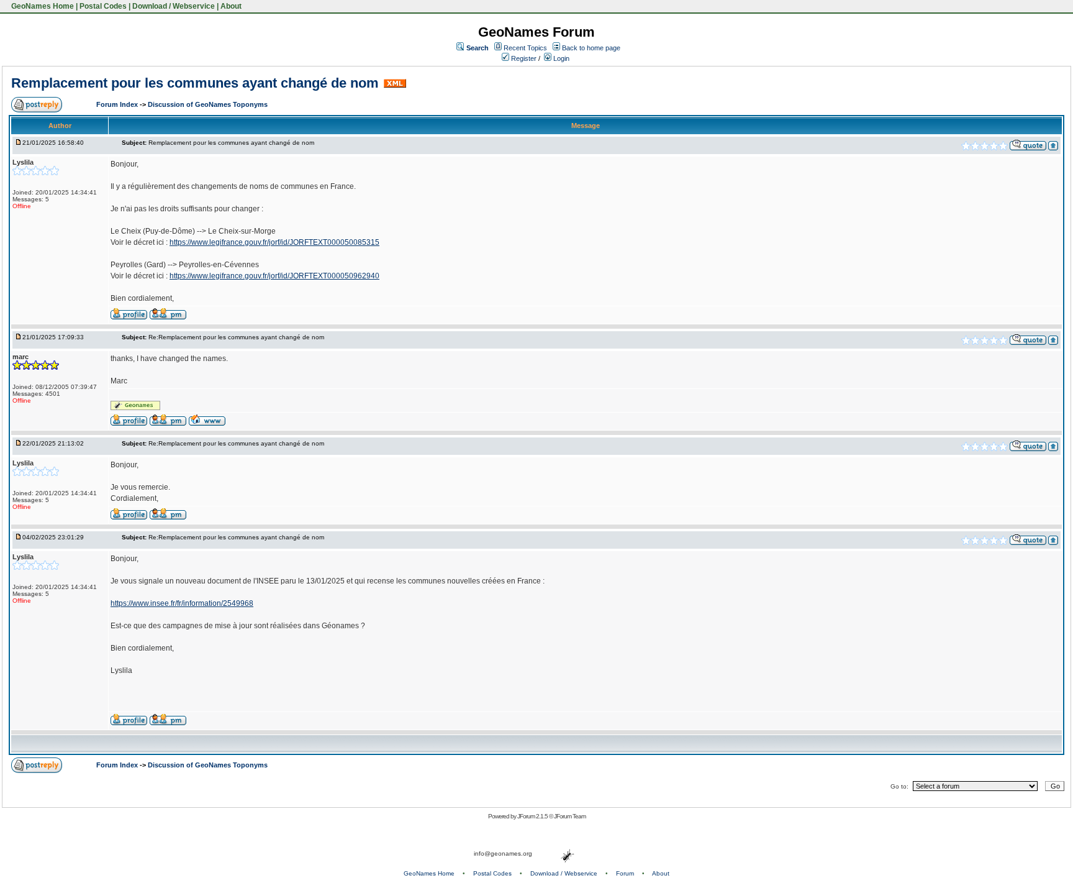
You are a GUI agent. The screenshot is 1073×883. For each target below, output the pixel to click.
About (231, 6)
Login (560, 58)
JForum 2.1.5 (533, 816)
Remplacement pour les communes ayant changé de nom (195, 83)
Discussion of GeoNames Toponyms (208, 104)
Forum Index (118, 104)
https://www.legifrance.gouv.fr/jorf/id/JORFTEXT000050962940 (274, 276)
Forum (625, 873)
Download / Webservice (173, 6)
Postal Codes (103, 6)
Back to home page (591, 48)
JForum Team (570, 816)
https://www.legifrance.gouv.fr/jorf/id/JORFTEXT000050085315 (274, 242)
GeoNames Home (41, 6)
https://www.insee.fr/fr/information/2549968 (182, 603)
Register (522, 58)
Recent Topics (525, 48)
